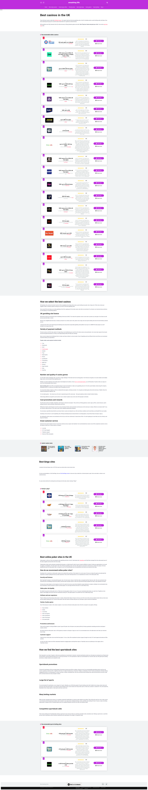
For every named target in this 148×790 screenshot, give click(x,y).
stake (72, 197)
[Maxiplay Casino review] (49, 223)
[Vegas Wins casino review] (49, 186)
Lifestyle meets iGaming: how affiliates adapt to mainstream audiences (102, 448)
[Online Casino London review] (49, 259)
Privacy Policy (103, 787)
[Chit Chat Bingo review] (49, 516)
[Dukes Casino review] (49, 211)
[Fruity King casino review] (49, 71)
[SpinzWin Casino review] (49, 146)
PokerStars (82, 560)
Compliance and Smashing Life (86, 787)
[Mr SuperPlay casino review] (49, 56)
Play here (99, 40)
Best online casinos (53, 7)
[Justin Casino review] (49, 122)
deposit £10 (67, 496)
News (102, 7)
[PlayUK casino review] (49, 112)
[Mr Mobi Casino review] (49, 235)
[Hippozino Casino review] (49, 161)
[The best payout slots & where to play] (44, 451)
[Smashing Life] (74, 2)
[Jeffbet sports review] (49, 766)
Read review (99, 43)
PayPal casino (45, 349)
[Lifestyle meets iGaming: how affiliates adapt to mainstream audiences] (95, 451)
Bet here (99, 732)
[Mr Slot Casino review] (49, 101)
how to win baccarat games (80, 381)
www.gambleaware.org (82, 201)
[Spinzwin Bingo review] (49, 543)
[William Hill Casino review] (49, 198)
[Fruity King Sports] (49, 751)
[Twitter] (43, 2)
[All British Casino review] (49, 44)
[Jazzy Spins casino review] (49, 173)
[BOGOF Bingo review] (49, 507)
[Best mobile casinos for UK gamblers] (61, 451)
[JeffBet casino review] (49, 87)
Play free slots (72, 7)
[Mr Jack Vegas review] (49, 287)
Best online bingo (80, 7)
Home (46, 7)
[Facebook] (41, 2)
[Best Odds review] (49, 132)
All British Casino (58, 20)
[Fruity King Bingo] (49, 528)
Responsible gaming (96, 787)
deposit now (67, 185)
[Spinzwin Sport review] (49, 735)
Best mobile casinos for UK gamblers (68, 447)
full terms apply (85, 200)
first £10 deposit (69, 527)
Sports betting (96, 7)
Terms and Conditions (79, 788)
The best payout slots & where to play (51, 447)
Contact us (86, 788)
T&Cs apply (85, 122)
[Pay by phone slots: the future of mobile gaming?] (78, 451)
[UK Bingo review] (49, 497)
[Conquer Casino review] (49, 272)
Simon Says (77, 787)
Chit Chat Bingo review (64, 473)
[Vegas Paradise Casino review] (49, 247)
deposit (69, 173)
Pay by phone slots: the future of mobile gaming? (86, 447)
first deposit (71, 43)
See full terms (86, 58)
